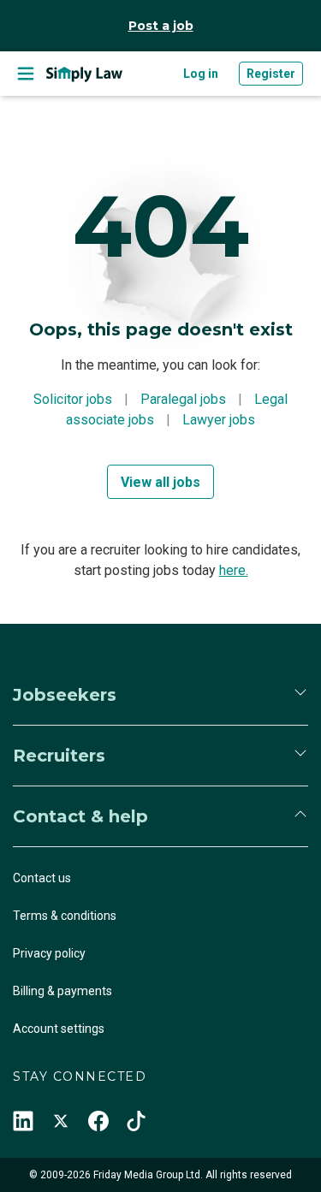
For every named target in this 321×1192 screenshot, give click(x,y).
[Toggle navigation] (25, 73)
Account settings (58, 1028)
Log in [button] (200, 73)
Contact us (42, 878)
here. (233, 570)
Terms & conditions (64, 915)
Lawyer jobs (218, 420)
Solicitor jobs (72, 399)
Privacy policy (49, 953)
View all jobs (160, 482)
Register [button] (271, 73)
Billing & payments (62, 991)
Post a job (160, 25)
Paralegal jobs (183, 399)
